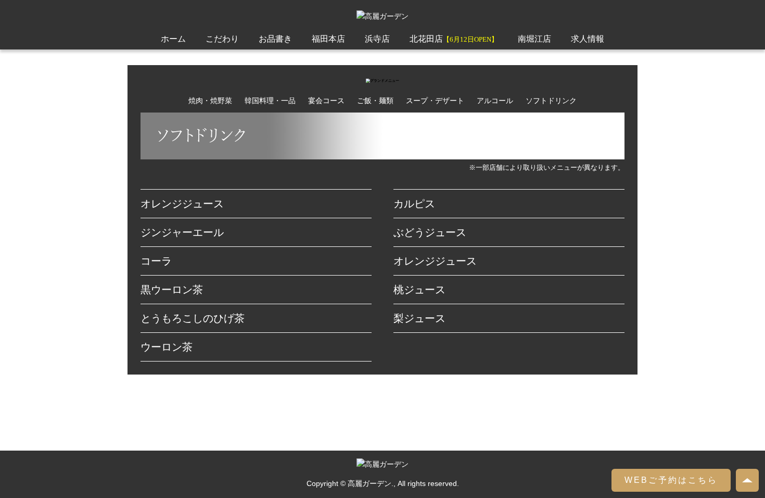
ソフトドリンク (551, 101)
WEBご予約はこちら (671, 480)
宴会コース (326, 101)
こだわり (222, 38)
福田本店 (328, 38)
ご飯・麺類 (375, 101)
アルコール (495, 101)
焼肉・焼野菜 (210, 101)
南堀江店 (534, 38)
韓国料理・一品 (270, 101)
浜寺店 (377, 38)
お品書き (275, 38)
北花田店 (454, 38)
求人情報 (587, 38)
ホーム (173, 38)
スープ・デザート (435, 101)
